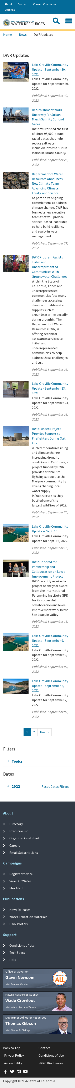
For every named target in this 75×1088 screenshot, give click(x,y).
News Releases (19, 910)
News (23, 34)
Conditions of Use (22, 945)
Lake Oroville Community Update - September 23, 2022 (50, 388)
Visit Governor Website (17, 984)
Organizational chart (24, 838)
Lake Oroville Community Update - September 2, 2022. (50, 686)
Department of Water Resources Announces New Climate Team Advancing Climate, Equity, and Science (47, 183)
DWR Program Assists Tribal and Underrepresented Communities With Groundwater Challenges (49, 266)
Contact (23, 4)
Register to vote (21, 874)
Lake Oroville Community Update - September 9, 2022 (50, 640)
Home (7, 34)
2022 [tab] (16, 786)
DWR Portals (18, 924)
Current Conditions (44, 4)
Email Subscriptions (23, 852)
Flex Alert (16, 888)
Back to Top (11, 1048)
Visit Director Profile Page (18, 1030)
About (8, 4)
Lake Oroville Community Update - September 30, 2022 (50, 69)
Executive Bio (18, 831)
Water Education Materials (28, 917)
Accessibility (13, 1063)
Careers (14, 845)
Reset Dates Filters (55, 786)
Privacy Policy (14, 1055)
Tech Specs (17, 952)
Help (12, 960)
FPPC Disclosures (51, 1063)
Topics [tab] (17, 761)
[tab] (37, 761)
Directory (16, 824)
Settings (10, 10)
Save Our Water (20, 881)
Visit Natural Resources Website (21, 1007)
